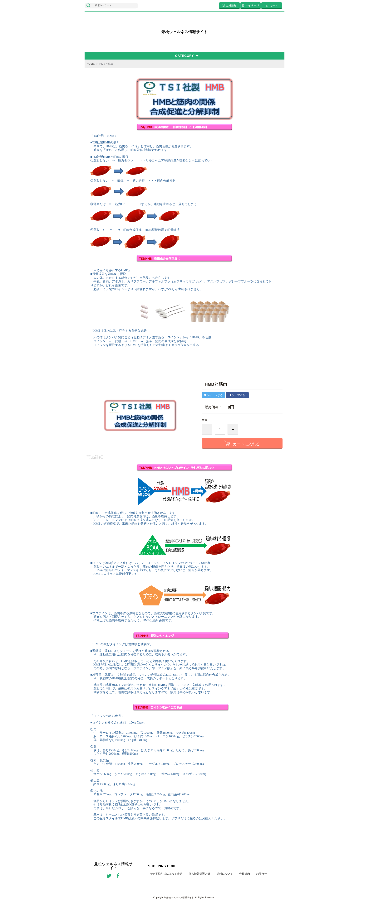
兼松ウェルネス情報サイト (184, 32)
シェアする (238, 395)
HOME (90, 63)
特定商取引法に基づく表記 (166, 873)
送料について (225, 873)
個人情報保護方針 (199, 873)
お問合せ (261, 873)
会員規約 (244, 873)
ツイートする (215, 395)
